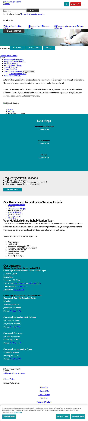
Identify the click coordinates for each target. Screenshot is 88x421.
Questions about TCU (17, 73)
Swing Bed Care (10, 69)
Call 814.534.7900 (14, 31)
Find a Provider (11, 26)
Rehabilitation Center (8, 56)
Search (33, 10)
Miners (49, 48)
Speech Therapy (11, 67)
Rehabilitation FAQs (12, 75)
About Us (44, 387)
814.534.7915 (19, 290)
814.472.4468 (15, 343)
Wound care (12, 218)
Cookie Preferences (8, 416)
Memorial (17, 48)
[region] (44, 413)
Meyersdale (34, 48)
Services (11, 111)
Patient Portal (35, 26)
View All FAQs (12, 189)
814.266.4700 (15, 311)
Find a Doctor (44, 395)
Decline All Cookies (78, 416)
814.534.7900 (20, 283)
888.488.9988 (34, 283)
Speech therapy (14, 216)
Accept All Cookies (62, 416)
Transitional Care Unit (19, 71)
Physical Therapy (11, 63)
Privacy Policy (9, 379)
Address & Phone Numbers (14, 373)
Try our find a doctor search (32, 14)
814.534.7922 (21, 286)
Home (10, 109)
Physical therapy (14, 212)
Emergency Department (66, 26)
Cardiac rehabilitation (16, 205)
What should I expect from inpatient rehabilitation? (26, 182)
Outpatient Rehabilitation (14, 61)
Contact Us (44, 391)
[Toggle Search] (66, 4)
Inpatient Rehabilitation (14, 59)
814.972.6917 (15, 327)
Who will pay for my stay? (15, 180)
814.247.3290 (15, 359)
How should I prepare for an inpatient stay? (22, 184)
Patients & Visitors (44, 402)
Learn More (44, 129)
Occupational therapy (16, 208)
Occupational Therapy (13, 65)
